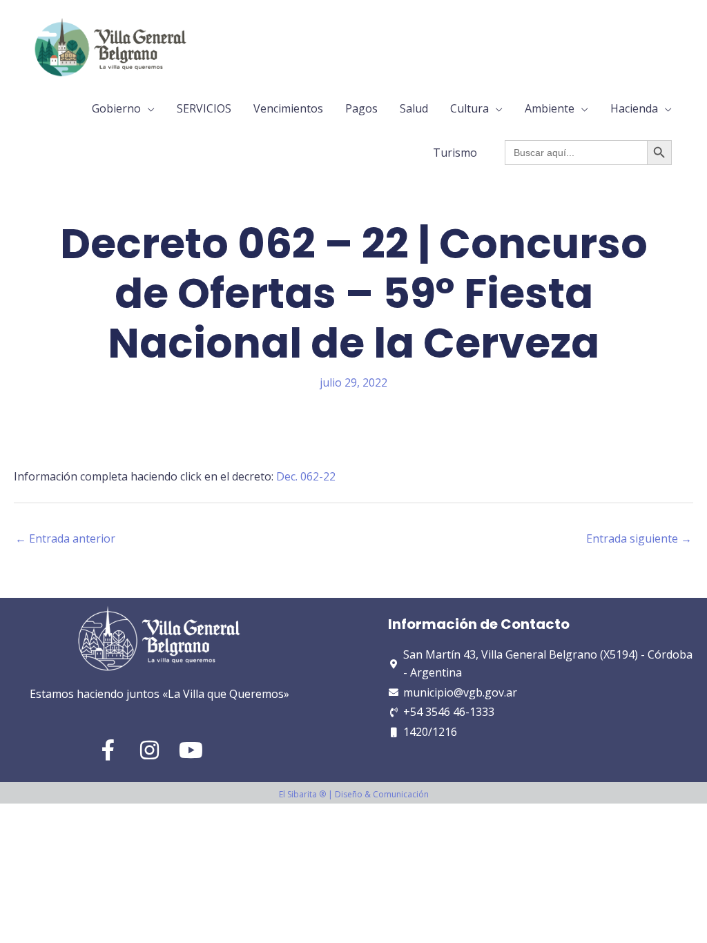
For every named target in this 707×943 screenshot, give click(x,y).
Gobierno (116, 108)
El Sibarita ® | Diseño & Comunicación (354, 794)
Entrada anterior (65, 538)
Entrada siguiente (639, 538)
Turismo (455, 152)
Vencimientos (288, 108)
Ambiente (549, 108)
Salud (414, 108)
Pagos (361, 108)
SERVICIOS (204, 108)
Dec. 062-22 (306, 476)
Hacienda (634, 108)
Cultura (469, 108)
